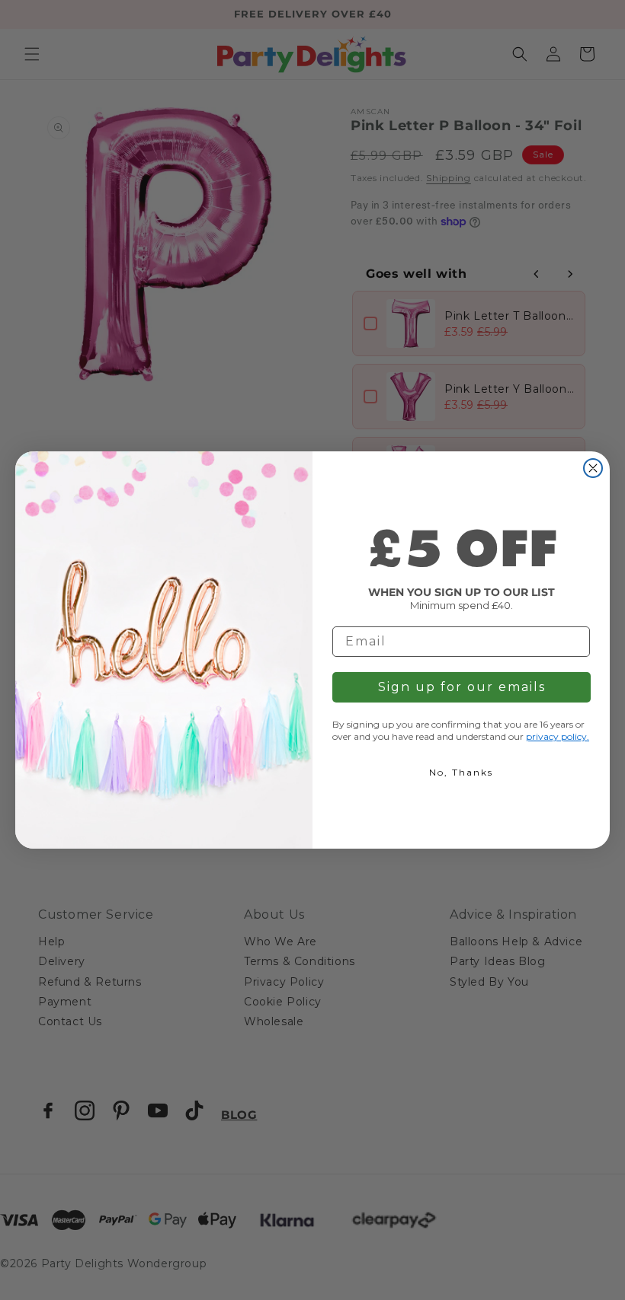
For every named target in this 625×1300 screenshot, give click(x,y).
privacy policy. (557, 736)
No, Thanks (461, 772)
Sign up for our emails (462, 687)
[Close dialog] (593, 468)
